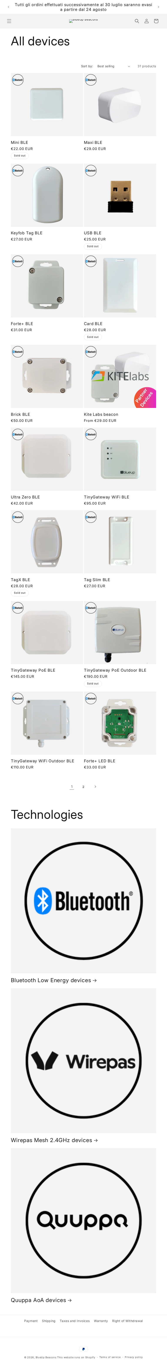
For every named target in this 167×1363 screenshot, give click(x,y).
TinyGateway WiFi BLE (106, 497)
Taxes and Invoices (75, 1321)
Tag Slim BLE (97, 579)
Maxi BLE (93, 142)
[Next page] (95, 786)
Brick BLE (20, 414)
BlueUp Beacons (46, 1357)
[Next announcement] (158, 7)
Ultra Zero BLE (25, 497)
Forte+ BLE (22, 323)
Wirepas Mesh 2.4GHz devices (51, 1140)
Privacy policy (134, 1357)
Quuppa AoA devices (38, 1300)
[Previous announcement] (8, 7)
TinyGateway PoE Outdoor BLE (115, 670)
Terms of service (109, 1357)
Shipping (49, 1321)
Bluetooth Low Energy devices (51, 980)
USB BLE (93, 232)
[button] (9, 21)
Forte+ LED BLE (99, 760)
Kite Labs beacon (101, 414)
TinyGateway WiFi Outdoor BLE (42, 760)
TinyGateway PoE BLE (33, 670)
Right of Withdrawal (127, 1321)
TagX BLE (20, 579)
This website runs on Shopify (76, 1357)
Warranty (101, 1321)
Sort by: (87, 66)
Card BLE (93, 323)
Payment (31, 1321)
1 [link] (72, 786)
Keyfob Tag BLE (27, 232)
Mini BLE (19, 142)
